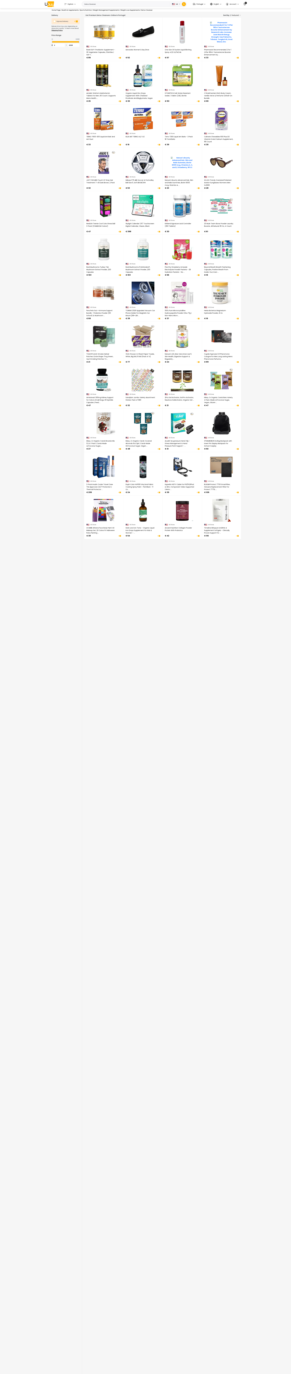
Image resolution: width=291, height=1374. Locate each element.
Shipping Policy (57, 30)
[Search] (184, 4)
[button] (199, 4)
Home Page (56, 10)
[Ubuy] (49, 4)
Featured (235, 15)
